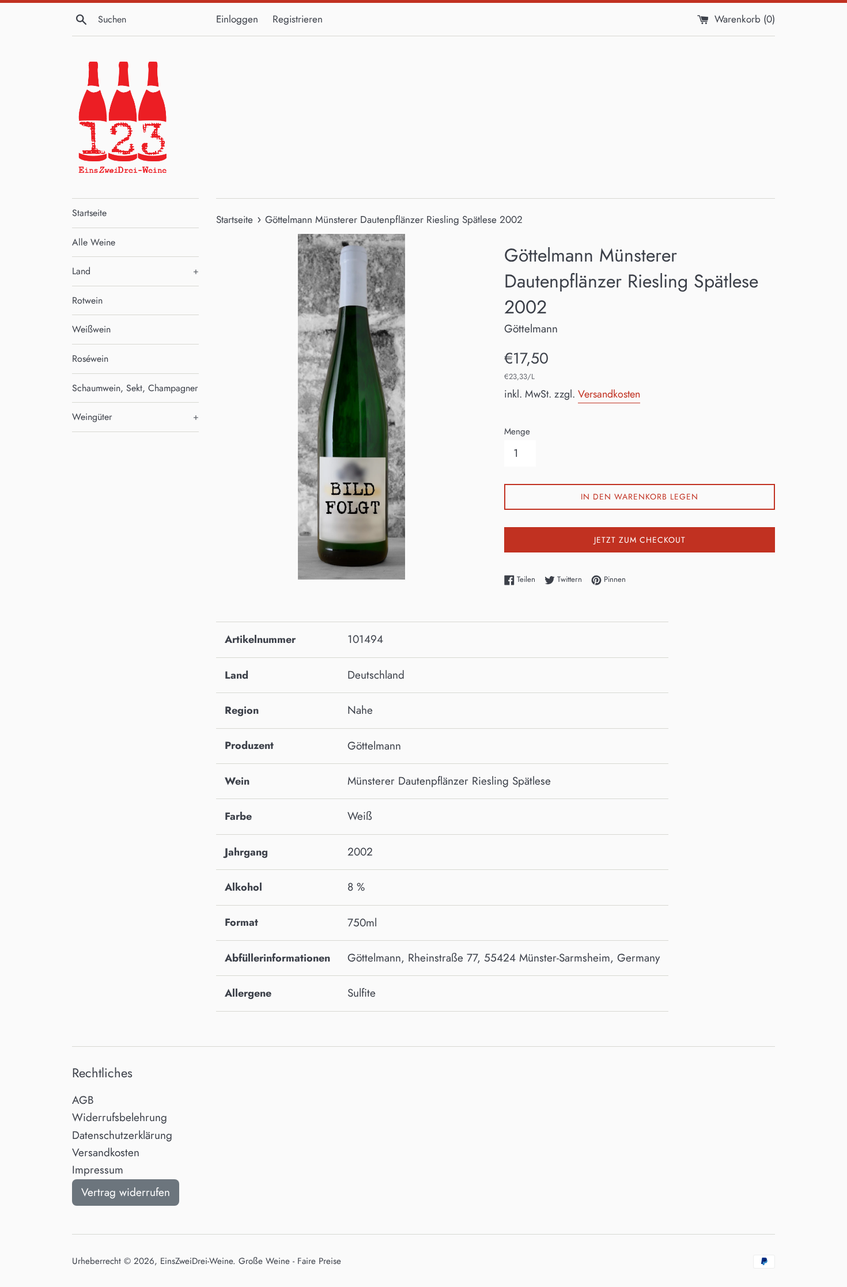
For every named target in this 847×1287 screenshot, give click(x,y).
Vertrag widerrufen (125, 1192)
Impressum (97, 1170)
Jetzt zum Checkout (640, 540)
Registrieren (298, 19)
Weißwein (91, 329)
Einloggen (237, 19)
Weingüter (135, 416)
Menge (517, 431)
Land (135, 271)
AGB (83, 1100)
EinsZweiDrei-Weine (196, 1261)
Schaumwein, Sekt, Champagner (135, 388)
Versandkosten (609, 394)
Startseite (89, 212)
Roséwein (90, 358)
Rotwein (87, 300)
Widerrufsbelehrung (119, 1117)
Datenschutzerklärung (122, 1135)
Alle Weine (93, 242)
